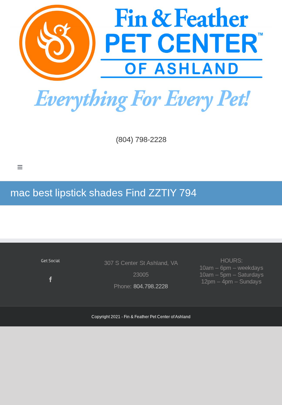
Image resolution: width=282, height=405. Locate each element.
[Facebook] (50, 279)
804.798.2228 (150, 286)
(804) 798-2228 (141, 139)
